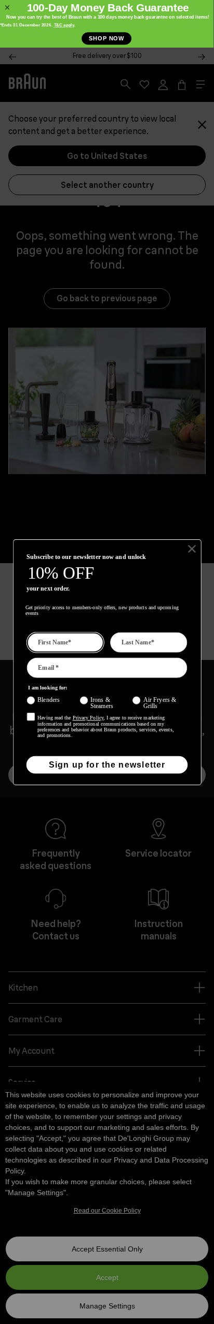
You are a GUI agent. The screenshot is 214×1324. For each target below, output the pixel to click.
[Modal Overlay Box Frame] (107, 24)
